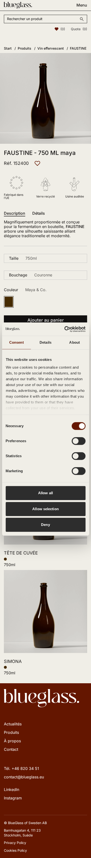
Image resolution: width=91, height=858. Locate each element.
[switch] (78, 441)
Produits (11, 732)
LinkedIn (11, 789)
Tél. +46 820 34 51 (21, 768)
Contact (11, 749)
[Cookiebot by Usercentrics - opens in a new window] (64, 329)
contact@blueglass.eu (24, 776)
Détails (38, 213)
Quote (79, 29)
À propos (12, 740)
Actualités (13, 723)
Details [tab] (45, 342)
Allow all (45, 493)
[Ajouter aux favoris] (37, 163)
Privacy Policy (15, 843)
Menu (81, 5)
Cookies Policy (15, 850)
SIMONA (13, 661)
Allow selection (45, 509)
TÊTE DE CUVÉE (21, 552)
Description (14, 213)
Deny (45, 525)
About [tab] (74, 342)
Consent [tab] (16, 342)
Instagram (13, 798)
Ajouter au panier (45, 320)
